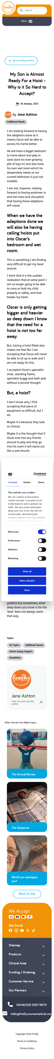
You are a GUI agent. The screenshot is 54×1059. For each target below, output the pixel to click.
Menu (24, 21)
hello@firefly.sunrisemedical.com (31, 1014)
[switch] (42, 540)
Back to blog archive (23, 61)
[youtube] (22, 931)
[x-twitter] (28, 931)
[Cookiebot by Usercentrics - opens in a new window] (35, 474)
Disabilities (15, 658)
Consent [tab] (12, 482)
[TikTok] (33, 931)
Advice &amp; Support (20, 651)
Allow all (27, 571)
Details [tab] (27, 482)
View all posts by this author (23, 702)
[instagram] (16, 931)
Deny (27, 590)
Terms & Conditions (27, 1041)
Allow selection (27, 580)
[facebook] (10, 931)
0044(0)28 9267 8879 (31, 1005)
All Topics (14, 645)
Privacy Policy (27, 1048)
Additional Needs (16, 122)
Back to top (27, 894)
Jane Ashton (27, 115)
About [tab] (41, 482)
